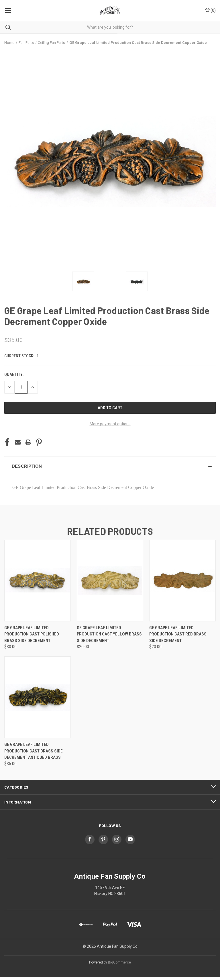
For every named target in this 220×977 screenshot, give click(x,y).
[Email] (18, 442)
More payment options (110, 424)
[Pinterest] (39, 442)
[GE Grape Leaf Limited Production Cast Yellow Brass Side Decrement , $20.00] (110, 580)
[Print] (28, 442)
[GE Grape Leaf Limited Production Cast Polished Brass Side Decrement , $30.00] (37, 580)
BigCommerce (119, 962)
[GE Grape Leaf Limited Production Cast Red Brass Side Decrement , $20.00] (182, 580)
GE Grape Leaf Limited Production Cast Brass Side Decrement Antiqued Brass (33, 751)
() (213, 10)
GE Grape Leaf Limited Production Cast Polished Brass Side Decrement (31, 634)
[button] (110, 466)
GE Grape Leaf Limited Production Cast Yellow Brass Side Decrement (109, 634)
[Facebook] (7, 442)
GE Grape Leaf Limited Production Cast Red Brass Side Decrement (178, 634)
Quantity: (13, 374)
